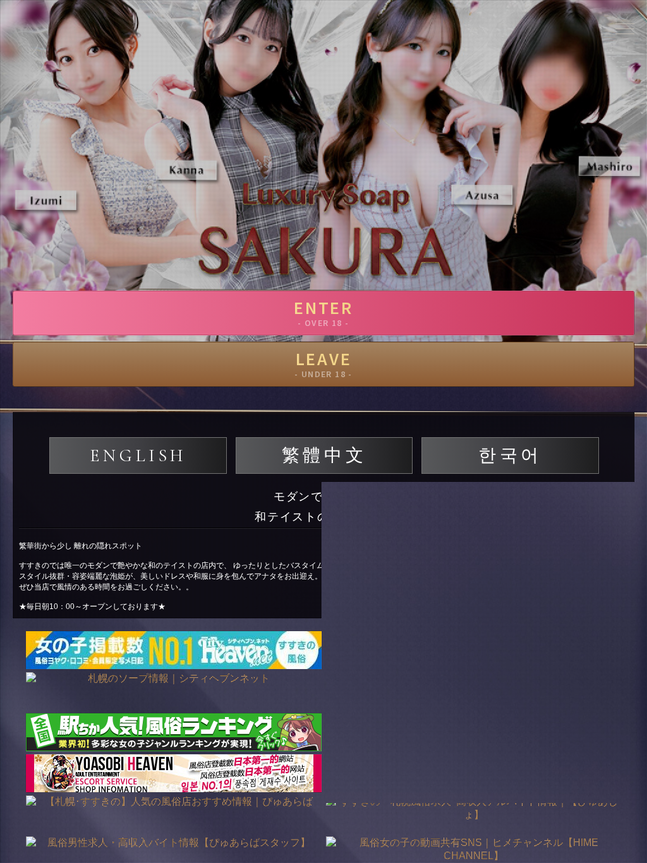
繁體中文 (324, 455)
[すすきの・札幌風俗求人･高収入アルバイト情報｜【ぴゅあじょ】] (474, 814)
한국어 (510, 455)
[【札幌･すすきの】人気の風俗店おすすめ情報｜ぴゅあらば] (173, 814)
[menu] (625, 28)
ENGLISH (138, 455)
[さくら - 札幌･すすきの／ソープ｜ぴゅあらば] (474, 773)
